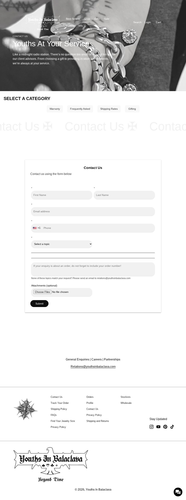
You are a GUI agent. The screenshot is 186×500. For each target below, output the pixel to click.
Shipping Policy (59, 409)
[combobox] (37, 228)
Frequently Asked (80, 108)
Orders (90, 397)
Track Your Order (60, 403)
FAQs (54, 415)
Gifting (132, 108)
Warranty (55, 108)
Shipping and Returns (97, 421)
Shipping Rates (109, 108)
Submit (39, 303)
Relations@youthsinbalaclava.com (93, 366)
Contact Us (56, 397)
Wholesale (126, 403)
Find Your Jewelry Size (63, 421)
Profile (89, 403)
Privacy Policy (58, 427)
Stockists (126, 397)
